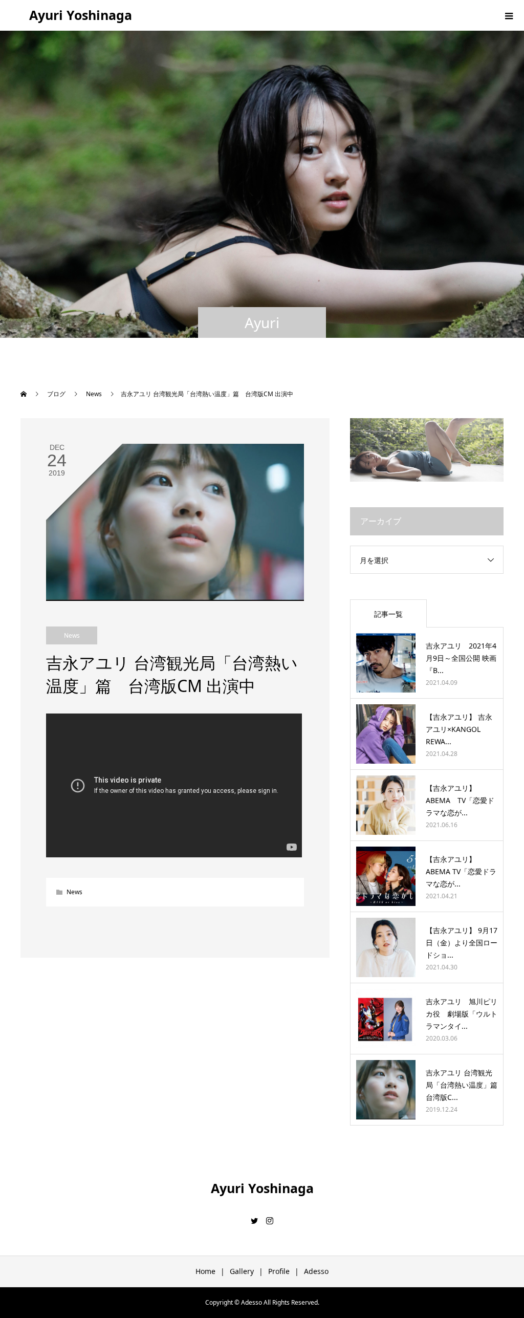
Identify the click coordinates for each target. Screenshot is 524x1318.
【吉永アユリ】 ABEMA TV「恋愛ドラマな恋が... (460, 800)
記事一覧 (388, 614)
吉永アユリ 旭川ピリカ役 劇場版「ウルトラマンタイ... (461, 1014)
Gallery (242, 1271)
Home (205, 1271)
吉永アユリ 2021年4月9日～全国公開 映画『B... (461, 658)
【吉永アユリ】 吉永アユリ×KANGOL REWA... (459, 729)
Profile (279, 1271)
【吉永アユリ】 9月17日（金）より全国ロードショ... (461, 942)
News (72, 635)
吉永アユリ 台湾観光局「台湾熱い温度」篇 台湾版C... (465, 1085)
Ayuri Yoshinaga (80, 15)
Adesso (316, 1271)
